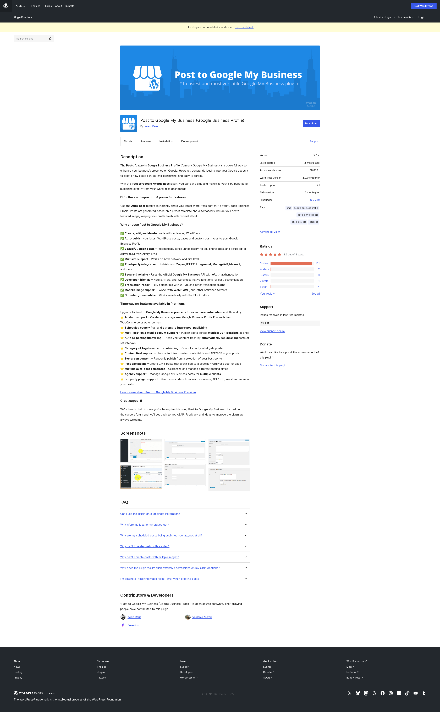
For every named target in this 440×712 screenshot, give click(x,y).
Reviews (146, 141)
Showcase (103, 661)
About (17, 661)
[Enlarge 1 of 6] (157, 443)
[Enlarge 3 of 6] (201, 443)
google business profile (306, 208)
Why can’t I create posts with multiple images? (149, 557)
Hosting (18, 672)
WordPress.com (356, 661)
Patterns (102, 677)
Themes (101, 666)
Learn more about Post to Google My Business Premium (158, 392)
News (17, 666)
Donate (269, 672)
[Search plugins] (50, 38)
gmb (289, 208)
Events (267, 666)
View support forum (272, 331)
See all (315, 293)
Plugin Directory (23, 17)
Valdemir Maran (202, 617)
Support (315, 141)
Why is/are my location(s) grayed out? (144, 524)
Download (311, 123)
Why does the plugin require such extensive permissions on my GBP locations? (170, 568)
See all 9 (315, 200)
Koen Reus (151, 126)
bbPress (352, 672)
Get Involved (270, 661)
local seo (313, 222)
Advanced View (270, 231)
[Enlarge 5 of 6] (245, 443)
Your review (267, 293)
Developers (187, 672)
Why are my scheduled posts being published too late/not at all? (161, 535)
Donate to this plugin (273, 365)
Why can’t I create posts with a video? (144, 546)
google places (299, 222)
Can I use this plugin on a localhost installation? (150, 513)
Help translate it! (244, 27)
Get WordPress (423, 5)
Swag (268, 677)
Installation (166, 141)
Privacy (18, 677)
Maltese (51, 693)
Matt (350, 666)
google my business (308, 215)
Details (128, 141)
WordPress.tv (189, 677)
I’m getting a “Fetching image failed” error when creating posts (159, 578)
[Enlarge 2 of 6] (157, 470)
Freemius (133, 625)
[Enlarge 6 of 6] (245, 472)
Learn (183, 661)
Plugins (101, 672)
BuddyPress (354, 677)
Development (189, 141)
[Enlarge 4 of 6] (201, 468)
